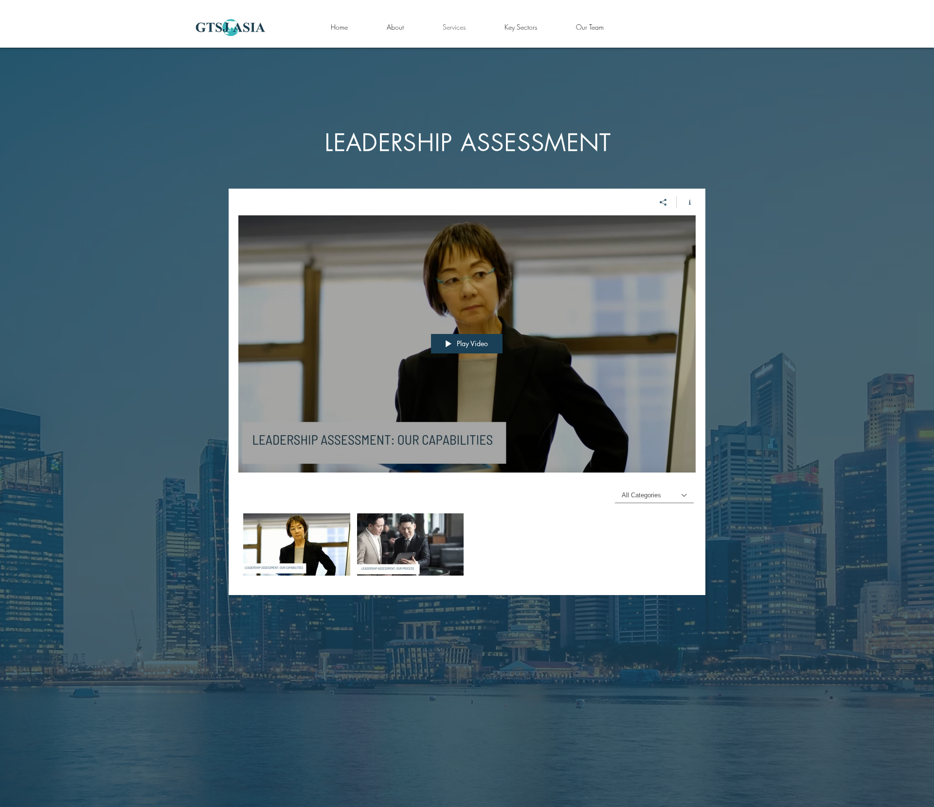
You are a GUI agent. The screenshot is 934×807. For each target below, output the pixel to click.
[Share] (663, 202)
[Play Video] (296, 544)
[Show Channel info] (686, 202)
